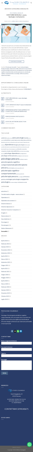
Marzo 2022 (4, 259)
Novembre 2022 (5, 250)
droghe (9, 151)
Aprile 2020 (4, 280)
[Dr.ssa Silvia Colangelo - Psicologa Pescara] (16, 3)
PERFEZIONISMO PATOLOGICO (14, 116)
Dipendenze (4, 197)
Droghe (3, 213)
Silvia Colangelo (24, 21)
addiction (4, 138)
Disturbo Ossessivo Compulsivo (10, 209)
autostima (7, 140)
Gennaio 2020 (5, 290)
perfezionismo (22, 151)
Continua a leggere (16, 61)
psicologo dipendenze (12, 153)
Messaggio (4, 359)
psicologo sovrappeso (23, 159)
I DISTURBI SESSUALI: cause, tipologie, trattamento (16, 16)
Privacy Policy (16, 447)
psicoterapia (11, 168)
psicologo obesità (23, 153)
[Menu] (2, 3)
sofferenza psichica (24, 73)
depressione (17, 140)
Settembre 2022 (5, 253)
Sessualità (20, 12)
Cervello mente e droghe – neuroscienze (12, 194)
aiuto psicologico (24, 67)
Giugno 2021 (4, 265)
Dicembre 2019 (5, 293)
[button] (29, 444)
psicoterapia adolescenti (19, 168)
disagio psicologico (5, 68)
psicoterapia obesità (20, 173)
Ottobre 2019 (5, 296)
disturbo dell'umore (5, 149)
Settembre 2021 (5, 262)
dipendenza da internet (6, 142)
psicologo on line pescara (10, 70)
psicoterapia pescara (9, 176)
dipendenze (9, 145)
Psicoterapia (13, 12)
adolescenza (9, 138)
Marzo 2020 (4, 284)
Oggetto (3, 353)
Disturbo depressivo (6, 206)
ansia (26, 138)
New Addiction (5, 219)
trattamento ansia (22, 182)
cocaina (12, 140)
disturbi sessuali (26, 147)
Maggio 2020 (5, 277)
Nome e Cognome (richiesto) (9, 341)
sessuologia (16, 73)
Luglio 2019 (4, 299)
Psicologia (4, 222)
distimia (14, 147)
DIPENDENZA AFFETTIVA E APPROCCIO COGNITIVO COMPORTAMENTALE (17, 110)
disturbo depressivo (13, 149)
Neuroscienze (5, 216)
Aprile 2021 (4, 268)
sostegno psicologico (13, 179)
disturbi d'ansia (19, 147)
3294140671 (27, 89)
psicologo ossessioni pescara (22, 155)
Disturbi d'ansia (5, 203)
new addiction (15, 151)
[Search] (31, 2)
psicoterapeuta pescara (19, 72)
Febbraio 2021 (5, 271)
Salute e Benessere (6, 228)
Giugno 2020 (4, 274)
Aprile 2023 (4, 240)
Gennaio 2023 (5, 247)
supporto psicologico (5, 75)
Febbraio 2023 (5, 243)
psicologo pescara (21, 70)
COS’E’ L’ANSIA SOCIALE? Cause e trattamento (18, 104)
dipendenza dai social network (17, 142)
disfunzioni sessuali (23, 68)
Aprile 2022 (4, 256)
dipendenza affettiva (26, 140)
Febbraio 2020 (5, 287)
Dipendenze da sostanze (7, 200)
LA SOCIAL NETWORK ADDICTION (15, 121)
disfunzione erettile (14, 68)
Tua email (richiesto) (6, 347)
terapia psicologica (14, 182)
